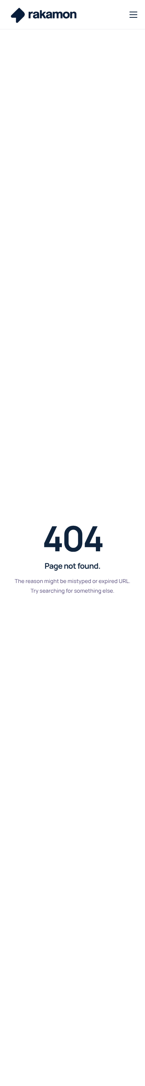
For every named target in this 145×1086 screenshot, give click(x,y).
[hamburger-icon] (133, 15)
